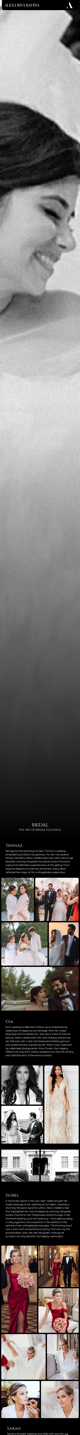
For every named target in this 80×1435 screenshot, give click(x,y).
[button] (71, 1181)
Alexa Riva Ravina (21, 5)
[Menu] (70, 5)
